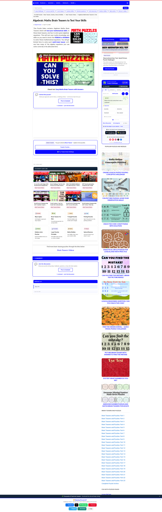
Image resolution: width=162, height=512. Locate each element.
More (73, 3)
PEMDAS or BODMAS (62, 37)
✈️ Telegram (73, 508)
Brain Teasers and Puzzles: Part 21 (113, 475)
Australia (106, 109)
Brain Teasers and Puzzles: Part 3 (113, 421)
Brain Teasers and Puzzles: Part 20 (113, 472)
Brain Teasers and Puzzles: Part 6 (113, 430)
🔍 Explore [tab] (125, 89)
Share (125, 123)
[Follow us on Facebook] (121, 139)
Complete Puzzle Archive (110, 483)
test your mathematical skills (57, 31)
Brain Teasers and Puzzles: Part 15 (113, 457)
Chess (58, 3)
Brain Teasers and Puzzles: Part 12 (113, 448)
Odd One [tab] (119, 89)
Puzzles (42, 3)
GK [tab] (105, 89)
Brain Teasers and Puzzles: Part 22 (113, 478)
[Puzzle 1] (112, 119)
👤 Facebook (69, 505)
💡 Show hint (106, 105)
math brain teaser (58, 42)
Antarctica (119, 109)
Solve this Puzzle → (110, 68)
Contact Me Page (106, 494)
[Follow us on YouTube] (113, 139)
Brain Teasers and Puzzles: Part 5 (113, 427)
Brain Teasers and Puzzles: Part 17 (113, 463)
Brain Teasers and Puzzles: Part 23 (113, 480)
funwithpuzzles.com (118, 142)
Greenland (106, 112)
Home (37, 3)
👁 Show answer (107, 116)
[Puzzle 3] (115, 119)
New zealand (120, 112)
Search (125, 8)
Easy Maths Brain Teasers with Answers (69, 89)
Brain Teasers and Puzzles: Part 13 (113, 451)
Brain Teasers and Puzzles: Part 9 (113, 439)
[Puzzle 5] (118, 119)
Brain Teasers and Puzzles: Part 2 (113, 418)
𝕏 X (76, 505)
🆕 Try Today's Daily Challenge (65, 151)
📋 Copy (90, 508)
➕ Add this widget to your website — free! (113, 126)
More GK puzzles (107, 123)
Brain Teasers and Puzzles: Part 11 (113, 445)
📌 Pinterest (92, 505)
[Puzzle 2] (114, 119)
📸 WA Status (82, 508)
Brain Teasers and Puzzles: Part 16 (113, 460)
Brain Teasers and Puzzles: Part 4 (113, 424)
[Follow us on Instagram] (116, 139)
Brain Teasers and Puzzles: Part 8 (113, 436)
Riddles (65, 3)
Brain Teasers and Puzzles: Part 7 (113, 433)
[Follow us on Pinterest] (110, 139)
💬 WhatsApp (83, 505)
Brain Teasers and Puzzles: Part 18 (113, 466)
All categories (116, 123)
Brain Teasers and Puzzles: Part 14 (113, 454)
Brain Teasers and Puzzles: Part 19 (113, 469)
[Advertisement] (65, 122)
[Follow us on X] (118, 139)
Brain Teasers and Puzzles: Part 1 (113, 415)
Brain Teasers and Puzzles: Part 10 (113, 442)
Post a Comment (65, 101)
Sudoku (50, 3)
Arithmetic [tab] (112, 89)
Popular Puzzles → (65, 147)
